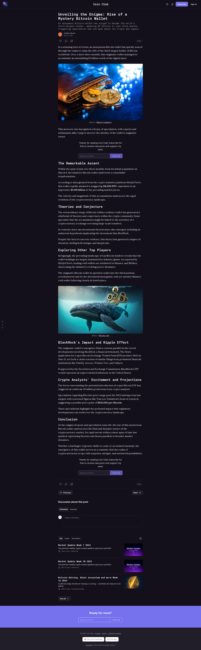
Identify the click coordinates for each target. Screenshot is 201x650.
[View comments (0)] (66, 41)
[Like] (60, 41)
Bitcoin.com (104, 335)
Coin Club (74, 551)
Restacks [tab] (73, 509)
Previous (67, 492)
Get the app (112, 639)
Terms (104, 633)
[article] (100, 550)
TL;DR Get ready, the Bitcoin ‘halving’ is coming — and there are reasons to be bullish (89, 585)
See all (63, 598)
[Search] (167, 4)
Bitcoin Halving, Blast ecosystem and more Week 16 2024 (88, 579)
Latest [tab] (67, 538)
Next (135, 492)
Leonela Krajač (69, 33)
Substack (88, 645)
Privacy (97, 633)
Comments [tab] (64, 509)
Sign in (194, 4)
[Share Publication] (172, 4)
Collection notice (114, 633)
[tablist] (68, 509)
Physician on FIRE (77, 589)
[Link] (55, 163)
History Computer (103, 122)
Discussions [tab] (76, 538)
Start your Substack (94, 639)
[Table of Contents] (2, 325)
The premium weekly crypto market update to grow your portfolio (84, 548)
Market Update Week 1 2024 (74, 545)
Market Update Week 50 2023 (75, 561)
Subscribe (182, 4)
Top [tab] (61, 538)
